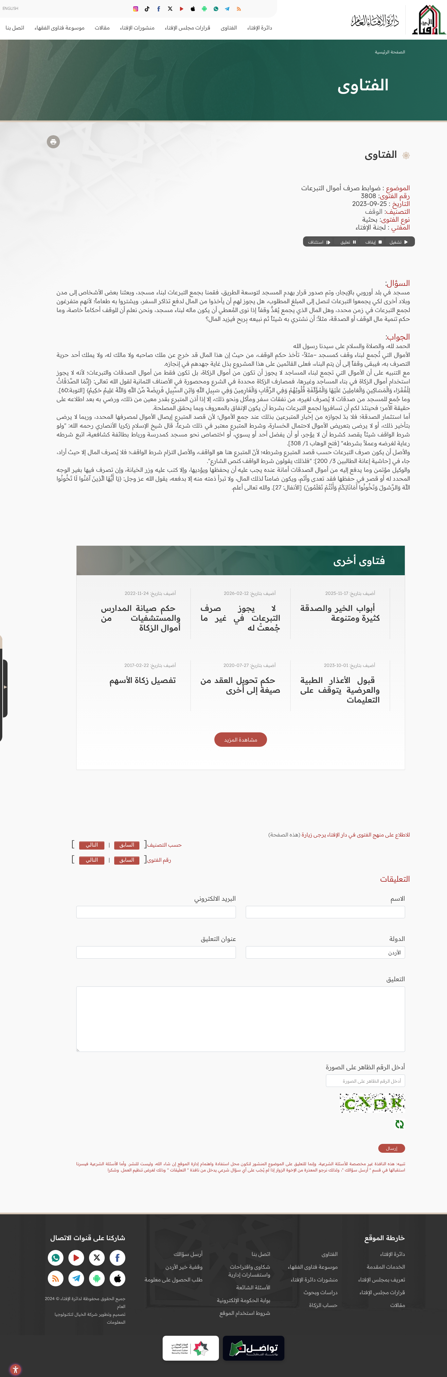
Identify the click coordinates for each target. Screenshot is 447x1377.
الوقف (374, 211)
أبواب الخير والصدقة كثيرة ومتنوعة (340, 613)
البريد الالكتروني (215, 898)
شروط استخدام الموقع (245, 1313)
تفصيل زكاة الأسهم (143, 680)
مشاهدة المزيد (240, 739)
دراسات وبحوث (321, 1292)
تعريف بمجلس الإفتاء (381, 1279)
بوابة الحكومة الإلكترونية (243, 1300)
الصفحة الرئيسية (390, 51)
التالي (92, 844)
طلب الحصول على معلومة (174, 1279)
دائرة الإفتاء (392, 1254)
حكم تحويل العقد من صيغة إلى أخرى (240, 685)
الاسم (398, 898)
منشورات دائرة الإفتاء (314, 1279)
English (10, 8)
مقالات (397, 1305)
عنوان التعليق (218, 939)
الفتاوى (330, 1254)
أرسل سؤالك (188, 1254)
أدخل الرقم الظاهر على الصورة (365, 1067)
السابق (126, 844)
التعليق (395, 979)
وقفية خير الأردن (184, 1266)
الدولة (397, 939)
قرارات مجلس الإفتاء (382, 1292)
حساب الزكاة (323, 1305)
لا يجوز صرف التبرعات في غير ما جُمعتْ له (240, 618)
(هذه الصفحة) (285, 834)
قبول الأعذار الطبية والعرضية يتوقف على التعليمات (340, 690)
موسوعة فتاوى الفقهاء (313, 1266)
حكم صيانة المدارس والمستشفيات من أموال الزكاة (141, 618)
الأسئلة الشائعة (253, 1287)
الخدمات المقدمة (386, 1266)
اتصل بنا (15, 27)
